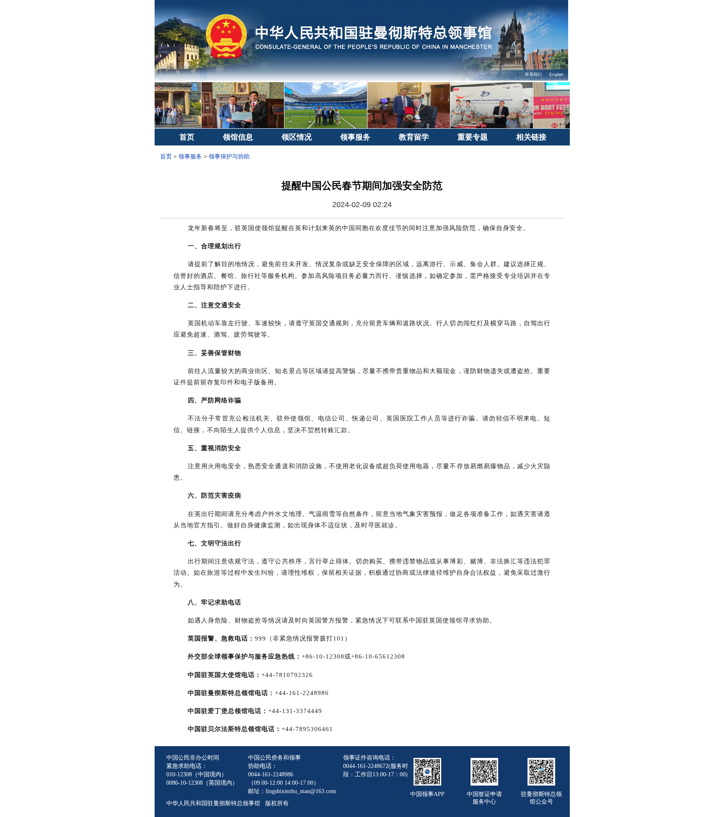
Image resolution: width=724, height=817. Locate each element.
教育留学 (414, 137)
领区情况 (297, 137)
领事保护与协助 (229, 156)
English (556, 74)
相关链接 (531, 137)
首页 (186, 137)
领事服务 (355, 137)
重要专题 (473, 137)
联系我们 (533, 74)
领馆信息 (238, 137)
